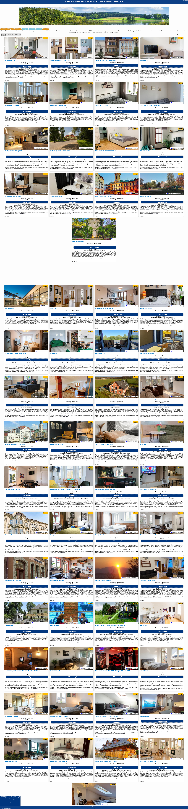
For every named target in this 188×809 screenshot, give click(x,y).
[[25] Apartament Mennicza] (162, 341)
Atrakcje (38, 29)
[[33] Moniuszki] (162, 432)
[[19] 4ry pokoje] (71, 296)
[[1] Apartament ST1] (26, 48)
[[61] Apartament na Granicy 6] (162, 749)
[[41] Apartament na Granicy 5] (162, 523)
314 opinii (124, 589)
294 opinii (80, 159)
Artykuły (45, 29)
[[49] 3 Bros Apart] (162, 613)
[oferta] (36, 57)
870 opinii (76, 634)
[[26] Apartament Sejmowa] (26, 387)
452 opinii (168, 317)
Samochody (32, 29)
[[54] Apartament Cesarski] (26, 704)
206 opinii (40, 679)
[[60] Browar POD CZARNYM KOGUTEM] (117, 749)
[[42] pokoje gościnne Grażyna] (26, 568)
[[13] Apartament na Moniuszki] (26, 184)
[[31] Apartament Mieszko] (71, 432)
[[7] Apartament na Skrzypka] (117, 93)
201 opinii (167, 205)
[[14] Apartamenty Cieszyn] (71, 184)
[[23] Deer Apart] (71, 341)
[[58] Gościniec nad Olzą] (26, 749)
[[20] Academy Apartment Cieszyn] (117, 296)
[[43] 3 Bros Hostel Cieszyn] (71, 568)
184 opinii (33, 408)
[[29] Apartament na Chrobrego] (162, 387)
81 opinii (124, 317)
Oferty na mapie (11, 29)
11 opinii (78, 114)
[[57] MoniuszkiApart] (162, 704)
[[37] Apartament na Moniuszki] (162, 477)
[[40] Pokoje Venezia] (117, 523)
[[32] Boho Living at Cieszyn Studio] (117, 432)
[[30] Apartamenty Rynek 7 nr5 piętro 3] (26, 432)
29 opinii (32, 725)
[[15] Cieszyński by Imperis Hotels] (117, 184)
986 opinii (99, 250)
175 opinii (31, 69)
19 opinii (165, 69)
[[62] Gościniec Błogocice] (94, 794)
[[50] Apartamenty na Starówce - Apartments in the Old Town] (26, 658)
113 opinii (75, 317)
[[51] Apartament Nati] (71, 658)
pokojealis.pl (185, 0)
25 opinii (76, 408)
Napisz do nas (106, 806)
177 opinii (125, 498)
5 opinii (33, 498)
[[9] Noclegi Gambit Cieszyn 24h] (26, 138)
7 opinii (35, 362)
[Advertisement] (94, 274)
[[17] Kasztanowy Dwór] (94, 229)
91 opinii (168, 362)
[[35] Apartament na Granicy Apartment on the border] (71, 477)
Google (18, 796)
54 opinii (76, 679)
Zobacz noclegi (27, 66)
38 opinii (75, 544)
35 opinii (78, 770)
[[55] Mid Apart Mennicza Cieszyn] (71, 704)
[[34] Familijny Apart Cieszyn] (26, 477)
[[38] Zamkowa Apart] (26, 523)
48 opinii (168, 544)
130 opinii (79, 725)
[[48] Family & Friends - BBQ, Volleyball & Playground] (117, 613)
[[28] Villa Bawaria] (117, 387)
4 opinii (170, 114)
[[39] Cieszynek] (71, 523)
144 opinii (75, 362)
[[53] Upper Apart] (162, 658)
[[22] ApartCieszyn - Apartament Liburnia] (26, 341)
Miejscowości (18, 29)
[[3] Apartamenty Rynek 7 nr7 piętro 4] (117, 48)
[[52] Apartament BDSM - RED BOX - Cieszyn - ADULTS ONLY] (117, 658)
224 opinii (32, 317)
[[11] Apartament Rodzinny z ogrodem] (117, 138)
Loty (25, 29)
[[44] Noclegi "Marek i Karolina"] (117, 568)
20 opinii (80, 69)
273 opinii (32, 770)
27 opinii (168, 498)
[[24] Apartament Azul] (117, 341)
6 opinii (120, 408)
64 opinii (33, 114)
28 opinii (130, 679)
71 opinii (77, 205)
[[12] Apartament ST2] (162, 138)
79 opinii (121, 362)
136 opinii (167, 159)
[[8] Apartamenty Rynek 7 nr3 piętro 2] (162, 93)
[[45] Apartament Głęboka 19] (162, 568)
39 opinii (33, 205)
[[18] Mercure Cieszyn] (26, 296)
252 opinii (78, 589)
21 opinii (128, 634)
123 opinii (166, 634)
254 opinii (126, 725)
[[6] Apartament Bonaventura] (71, 93)
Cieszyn (45, 38)
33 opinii (168, 589)
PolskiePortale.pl (8, 808)
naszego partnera (19, 77)
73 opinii (123, 114)
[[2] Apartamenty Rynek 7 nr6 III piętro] (71, 48)
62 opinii (168, 770)
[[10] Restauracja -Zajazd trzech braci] (71, 138)
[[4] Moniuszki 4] (162, 48)
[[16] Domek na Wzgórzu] (162, 184)
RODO (14, 802)
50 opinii (33, 589)
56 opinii (166, 679)
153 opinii (83, 498)
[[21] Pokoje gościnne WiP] (162, 296)
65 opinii (77, 453)
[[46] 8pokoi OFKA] (26, 613)
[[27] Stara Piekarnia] (71, 387)
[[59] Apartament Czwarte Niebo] (71, 749)
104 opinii (31, 544)
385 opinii (31, 634)
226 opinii (34, 159)
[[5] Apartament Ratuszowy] (26, 93)
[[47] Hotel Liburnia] (71, 613)
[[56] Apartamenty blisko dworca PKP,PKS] (117, 704)
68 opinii (124, 453)
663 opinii (121, 544)
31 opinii (168, 408)
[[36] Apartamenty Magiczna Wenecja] (117, 477)
